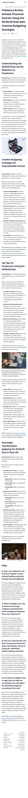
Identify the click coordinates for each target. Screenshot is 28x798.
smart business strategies (19, 56)
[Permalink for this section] (16, 73)
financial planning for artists (15, 253)
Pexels (20, 154)
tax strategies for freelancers (16, 345)
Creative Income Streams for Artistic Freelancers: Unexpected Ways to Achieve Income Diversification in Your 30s (8, 740)
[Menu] (25, 2)
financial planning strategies (17, 433)
